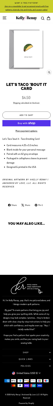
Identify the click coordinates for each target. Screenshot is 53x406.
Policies (26, 366)
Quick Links (26, 359)
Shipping (16, 103)
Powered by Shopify (26, 403)
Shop (26, 352)
